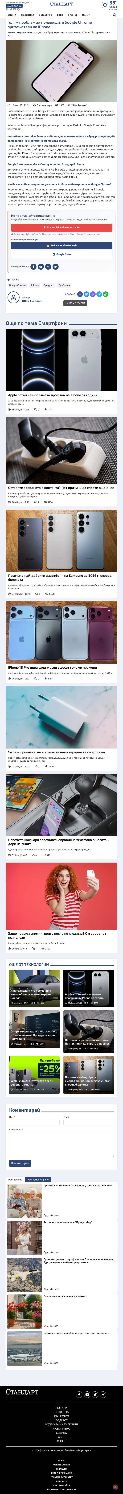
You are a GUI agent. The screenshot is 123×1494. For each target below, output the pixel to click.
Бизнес (61, 1432)
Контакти (61, 1481)
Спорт (61, 1441)
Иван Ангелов (79, 105)
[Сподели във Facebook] (80, 294)
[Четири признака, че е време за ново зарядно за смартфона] (61, 717)
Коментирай (77, 303)
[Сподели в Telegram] (99, 294)
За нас (61, 1460)
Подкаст (61, 1420)
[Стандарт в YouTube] (41, 267)
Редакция (61, 1469)
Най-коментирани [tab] (38, 1179)
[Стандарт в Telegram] (48, 267)
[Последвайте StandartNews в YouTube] (14, 9)
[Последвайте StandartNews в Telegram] (18, 9)
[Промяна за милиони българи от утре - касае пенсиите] (24, 1201)
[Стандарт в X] (56, 267)
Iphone (35, 285)
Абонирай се (14, 5)
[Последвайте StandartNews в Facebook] (7, 9)
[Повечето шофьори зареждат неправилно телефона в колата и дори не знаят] (61, 805)
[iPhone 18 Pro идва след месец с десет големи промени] (61, 632)
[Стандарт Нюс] (22, 1394)
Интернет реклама (61, 1473)
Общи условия (61, 1464)
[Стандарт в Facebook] (33, 267)
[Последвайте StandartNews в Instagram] (10, 9)
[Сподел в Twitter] (86, 294)
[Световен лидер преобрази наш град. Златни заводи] (24, 1348)
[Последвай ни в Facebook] (79, 1394)
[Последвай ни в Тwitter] (95, 1394)
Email (66, 1117)
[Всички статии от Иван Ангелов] (14, 297)
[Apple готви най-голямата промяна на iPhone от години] (61, 360)
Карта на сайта (61, 1485)
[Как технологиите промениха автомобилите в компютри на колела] (34, 988)
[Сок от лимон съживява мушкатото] (24, 1311)
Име (12, 1117)
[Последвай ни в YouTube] (87, 1394)
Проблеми (64, 285)
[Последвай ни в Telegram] (103, 1394)
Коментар (16, 1129)
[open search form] (114, 15)
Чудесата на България (61, 1424)
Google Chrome (17, 285)
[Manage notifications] (115, 1487)
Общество (61, 1416)
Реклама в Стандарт (61, 1477)
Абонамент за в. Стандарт (61, 1489)
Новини (61, 1408)
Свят (61, 1437)
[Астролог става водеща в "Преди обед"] (24, 1238)
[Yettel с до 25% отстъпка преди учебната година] (34, 1075)
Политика (61, 1412)
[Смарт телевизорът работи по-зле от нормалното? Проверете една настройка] (34, 1029)
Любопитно (61, 1428)
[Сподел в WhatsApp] (105, 294)
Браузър (48, 285)
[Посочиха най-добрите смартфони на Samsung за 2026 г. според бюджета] (61, 541)
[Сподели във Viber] (93, 294)
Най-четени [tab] (15, 1179)
